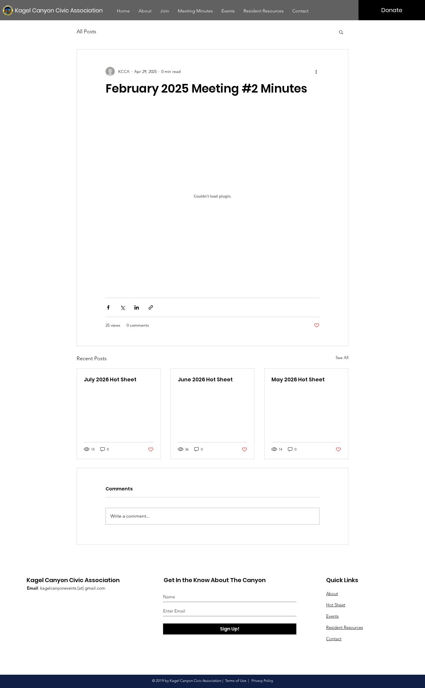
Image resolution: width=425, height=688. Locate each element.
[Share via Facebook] (108, 307)
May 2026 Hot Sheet (298, 379)
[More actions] (316, 71)
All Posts (86, 31)
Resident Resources (344, 627)
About (332, 593)
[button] (341, 32)
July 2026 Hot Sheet (110, 379)
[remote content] (212, 196)
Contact (333, 638)
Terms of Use (235, 680)
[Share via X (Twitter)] (122, 307)
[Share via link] (151, 307)
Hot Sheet (335, 605)
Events (332, 616)
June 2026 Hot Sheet (205, 379)
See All (342, 357)
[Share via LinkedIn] (136, 307)
